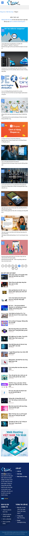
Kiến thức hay (9, 12)
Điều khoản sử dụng (22, 476)
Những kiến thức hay (6, 19)
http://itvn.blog (21, 518)
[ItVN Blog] (14, 2)
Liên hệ (19, 471)
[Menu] (2, 2)
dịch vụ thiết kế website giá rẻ (17, 21)
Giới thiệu (19, 474)
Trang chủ (2, 12)
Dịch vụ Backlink (7, 519)
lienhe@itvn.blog (21, 522)
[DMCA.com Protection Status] (5, 498)
